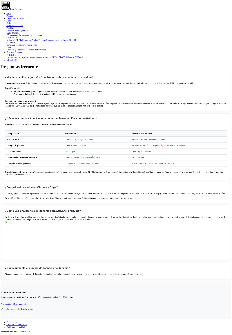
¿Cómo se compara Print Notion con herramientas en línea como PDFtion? (51, 118)
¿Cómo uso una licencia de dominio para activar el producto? (43, 210)
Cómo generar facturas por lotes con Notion (25, 35)
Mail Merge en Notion (28, 40)
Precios (9, 16)
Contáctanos (26, 309)
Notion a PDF (12, 40)
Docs (8, 21)
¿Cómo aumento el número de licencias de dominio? (37, 268)
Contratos (50, 40)
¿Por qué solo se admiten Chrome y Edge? (31, 187)
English (17, 57)
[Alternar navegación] (22, 9)
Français (31, 57)
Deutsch (9, 57)
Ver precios (6, 304)
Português (47, 57)
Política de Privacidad (37, 50)
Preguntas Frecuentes (15, 18)
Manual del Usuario (14, 25)
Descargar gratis (20, 304)
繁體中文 (79, 57)
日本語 (62, 57)
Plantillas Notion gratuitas (17, 30)
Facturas (42, 40)
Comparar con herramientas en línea (21, 45)
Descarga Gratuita (14, 52)
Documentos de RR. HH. (65, 40)
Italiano (39, 57)
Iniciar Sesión (12, 60)
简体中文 (70, 57)
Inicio (8, 13)
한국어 (55, 57)
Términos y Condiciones (16, 50)
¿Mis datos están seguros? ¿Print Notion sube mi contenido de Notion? (49, 77)
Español (12, 55)
